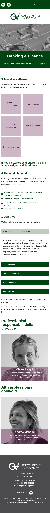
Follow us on (22, 492)
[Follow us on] (31, 493)
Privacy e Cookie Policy (33, 502)
